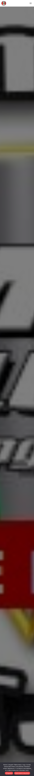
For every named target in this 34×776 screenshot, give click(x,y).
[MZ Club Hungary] (4, 3)
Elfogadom (9, 773)
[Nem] (32, 769)
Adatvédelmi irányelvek (22, 773)
